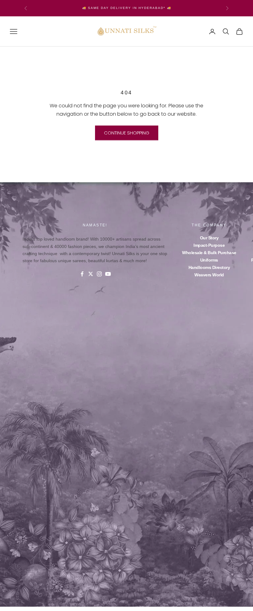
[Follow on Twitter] (91, 274)
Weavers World (209, 275)
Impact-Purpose (209, 245)
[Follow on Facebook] (82, 274)
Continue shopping (126, 133)
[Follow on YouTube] (108, 274)
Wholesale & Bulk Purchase (209, 252)
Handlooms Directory (209, 267)
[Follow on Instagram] (99, 274)
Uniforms (209, 260)
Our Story (209, 238)
